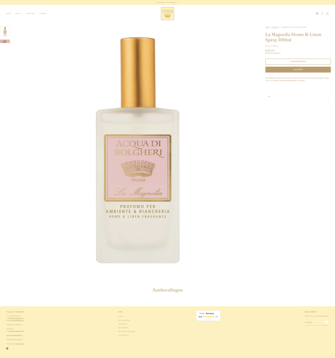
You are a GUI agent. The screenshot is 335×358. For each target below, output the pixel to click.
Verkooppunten (124, 320)
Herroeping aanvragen (126, 331)
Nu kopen (298, 69)
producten (275, 27)
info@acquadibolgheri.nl (15, 318)
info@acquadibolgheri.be (16, 331)
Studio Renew (19, 344)
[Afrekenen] (327, 13)
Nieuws (121, 316)
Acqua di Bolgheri (272, 46)
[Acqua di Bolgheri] (167, 13)
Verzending (122, 324)
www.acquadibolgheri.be (14, 335)
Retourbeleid (123, 328)
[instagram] (7, 348)
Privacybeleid (123, 335)
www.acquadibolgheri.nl (16, 320)
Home (267, 27)
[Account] (322, 13)
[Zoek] (317, 13)
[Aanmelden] (326, 322)
